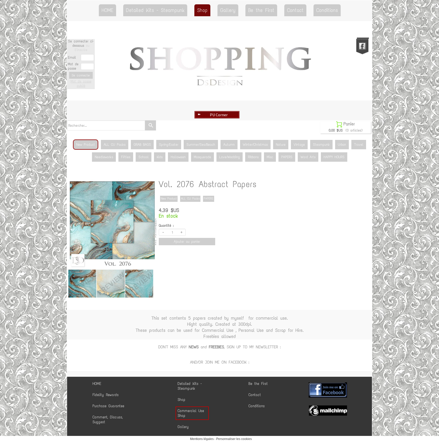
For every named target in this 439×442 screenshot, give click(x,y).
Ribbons (253, 157)
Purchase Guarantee (108, 406)
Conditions (327, 10)
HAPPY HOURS (334, 157)
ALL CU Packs (115, 144)
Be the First (261, 10)
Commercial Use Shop (191, 413)
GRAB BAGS (142, 144)
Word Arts (308, 157)
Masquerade (202, 157)
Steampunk (321, 144)
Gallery (228, 10)
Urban (342, 144)
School (143, 157)
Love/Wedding (229, 157)
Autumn (229, 144)
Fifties (125, 157)
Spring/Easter (168, 144)
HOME (107, 10)
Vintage (299, 144)
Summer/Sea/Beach (200, 144)
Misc (270, 157)
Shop (202, 10)
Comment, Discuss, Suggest (107, 419)
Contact (295, 10)
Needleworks (104, 157)
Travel (358, 144)
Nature (281, 144)
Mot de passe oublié (81, 83)
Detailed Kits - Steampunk (155, 10)
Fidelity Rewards (105, 394)
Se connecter (81, 75)
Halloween (178, 157)
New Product (85, 144)
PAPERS (286, 157)
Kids (160, 157)
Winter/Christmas (255, 144)
